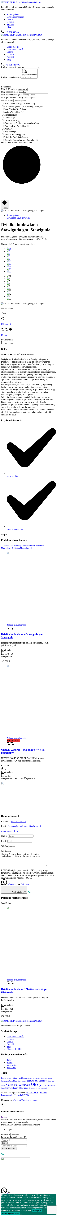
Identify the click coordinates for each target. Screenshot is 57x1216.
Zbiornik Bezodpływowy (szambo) (21, 140)
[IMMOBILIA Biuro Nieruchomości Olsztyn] (21, 2)
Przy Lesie (10, 131)
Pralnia (8, 129)
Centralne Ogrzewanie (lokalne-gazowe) (23, 106)
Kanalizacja (10, 115)
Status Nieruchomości (23, 548)
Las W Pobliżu (12, 120)
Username (5, 1134)
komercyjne (12, 1065)
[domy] (29, 70)
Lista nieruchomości (15, 17)
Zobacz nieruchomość (16, 625)
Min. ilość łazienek (9, 92)
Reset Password (8, 1149)
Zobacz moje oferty (9, 831)
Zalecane (5, 545)
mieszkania (11, 1067)
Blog (9, 27)
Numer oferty (7, 100)
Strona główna (13, 14)
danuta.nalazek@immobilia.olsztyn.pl (24, 826)
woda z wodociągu (15, 529)
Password (5, 1137)
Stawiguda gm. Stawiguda (18, 218)
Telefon (4, 846)
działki (9, 1062)
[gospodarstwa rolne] (29, 75)
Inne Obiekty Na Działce (16, 109)
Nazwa (4, 836)
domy (9, 1060)
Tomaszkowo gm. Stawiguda (38, 1088)
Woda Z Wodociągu (14, 134)
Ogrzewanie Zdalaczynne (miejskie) (21, 123)
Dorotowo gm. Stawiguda (31, 1078)
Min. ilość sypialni (9, 89)
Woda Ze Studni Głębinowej (18, 137)
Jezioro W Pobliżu (14, 112)
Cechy (12, 545)
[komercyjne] (29, 77)
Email (3, 841)
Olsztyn (37, 1084)
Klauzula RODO (14, 1049)
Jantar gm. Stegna (46, 1078)
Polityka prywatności (10, 1213)
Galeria (10, 19)
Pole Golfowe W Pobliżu (16, 126)
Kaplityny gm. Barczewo (36, 1081)
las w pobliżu (12, 476)
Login (4, 1143)
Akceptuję (37, 1210)
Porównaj (5, 1117)
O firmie (10, 22)
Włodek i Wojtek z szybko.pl (25, 1100)
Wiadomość (6, 851)
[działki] (29, 72)
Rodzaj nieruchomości (11, 77)
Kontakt (10, 24)
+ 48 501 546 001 (12, 32)
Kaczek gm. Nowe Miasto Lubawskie (13, 1081)
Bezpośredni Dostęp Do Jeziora (19, 103)
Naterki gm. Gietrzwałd (18, 1084)
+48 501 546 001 (18, 821)
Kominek (9, 117)
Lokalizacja (6, 86)
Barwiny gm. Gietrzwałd (12, 1078)
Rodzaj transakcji (9, 67)
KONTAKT (32, 1092)
